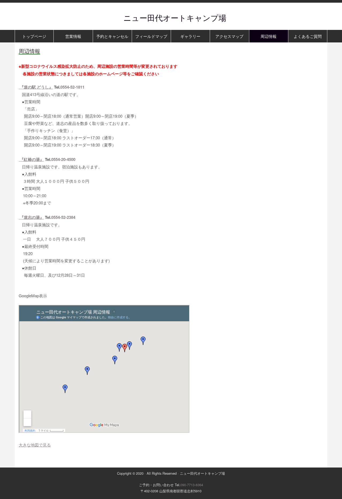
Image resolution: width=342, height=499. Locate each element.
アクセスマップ (229, 36)
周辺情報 (269, 36)
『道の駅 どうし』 (36, 87)
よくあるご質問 (308, 36)
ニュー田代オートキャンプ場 (171, 17)
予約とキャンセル (112, 36)
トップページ (34, 36)
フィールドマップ (151, 36)
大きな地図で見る (35, 444)
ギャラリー (190, 36)
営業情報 (73, 36)
